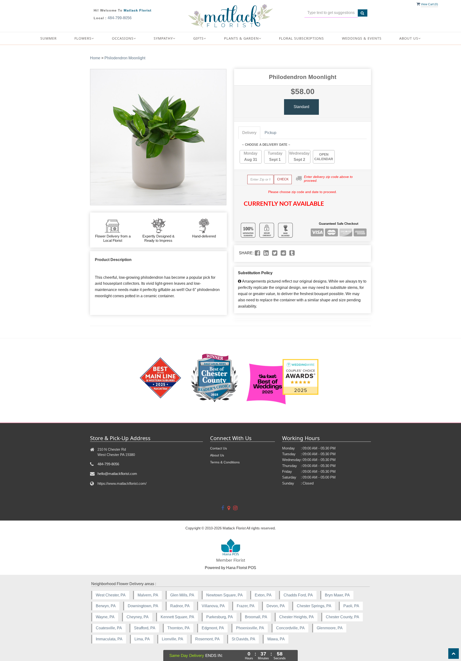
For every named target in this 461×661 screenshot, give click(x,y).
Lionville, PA (172, 639)
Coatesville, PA (109, 628)
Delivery (249, 133)
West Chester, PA (111, 595)
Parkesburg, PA (219, 617)
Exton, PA (263, 595)
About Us (217, 455)
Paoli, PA (351, 606)
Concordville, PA (290, 628)
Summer (48, 38)
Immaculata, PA (109, 639)
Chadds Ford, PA (298, 595)
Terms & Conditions (225, 462)
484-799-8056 (120, 18)
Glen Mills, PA (182, 595)
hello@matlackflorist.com (117, 474)
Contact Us (218, 448)
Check (283, 179)
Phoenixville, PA (250, 628)
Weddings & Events (362, 38)
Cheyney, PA (138, 617)
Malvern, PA (148, 595)
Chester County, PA (342, 617)
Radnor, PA (180, 606)
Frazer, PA (246, 606)
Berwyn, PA (106, 606)
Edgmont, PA (213, 628)
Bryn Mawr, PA (337, 595)
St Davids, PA (243, 639)
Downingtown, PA (143, 606)
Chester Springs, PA (314, 606)
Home (95, 58)
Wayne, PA (105, 617)
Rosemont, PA (207, 639)
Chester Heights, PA (296, 617)
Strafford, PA (144, 628)
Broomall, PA (256, 617)
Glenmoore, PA (330, 628)
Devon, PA (276, 606)
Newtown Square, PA (224, 595)
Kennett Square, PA (177, 617)
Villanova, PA (213, 606)
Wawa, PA (276, 639)
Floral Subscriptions (301, 38)
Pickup (270, 133)
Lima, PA (142, 639)
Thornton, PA (178, 628)
